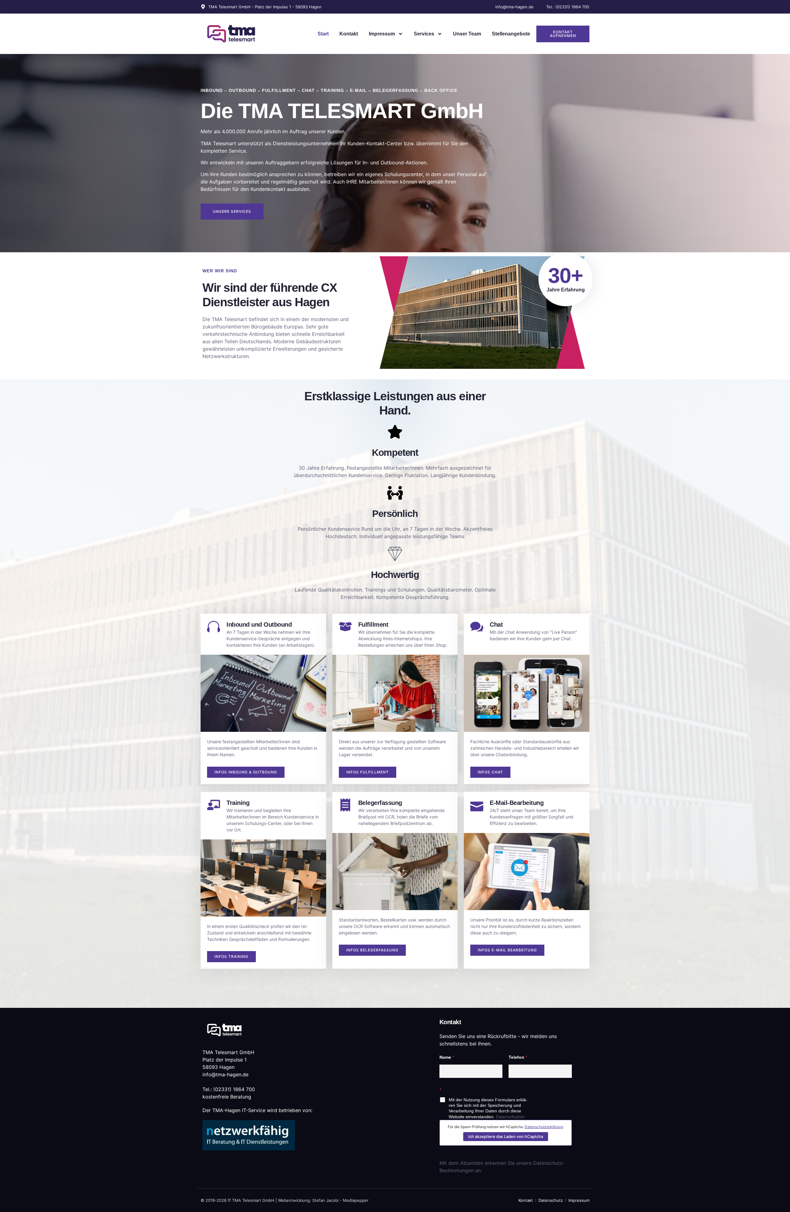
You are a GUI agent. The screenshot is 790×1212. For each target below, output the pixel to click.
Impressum (382, 33)
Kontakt (348, 33)
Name (446, 1057)
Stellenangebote (511, 33)
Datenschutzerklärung (544, 1126)
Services (424, 33)
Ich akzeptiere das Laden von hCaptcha (505, 1136)
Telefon (518, 1057)
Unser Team (467, 33)
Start (323, 33)
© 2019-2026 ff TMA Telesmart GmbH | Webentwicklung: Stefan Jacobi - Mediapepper (284, 1200)
